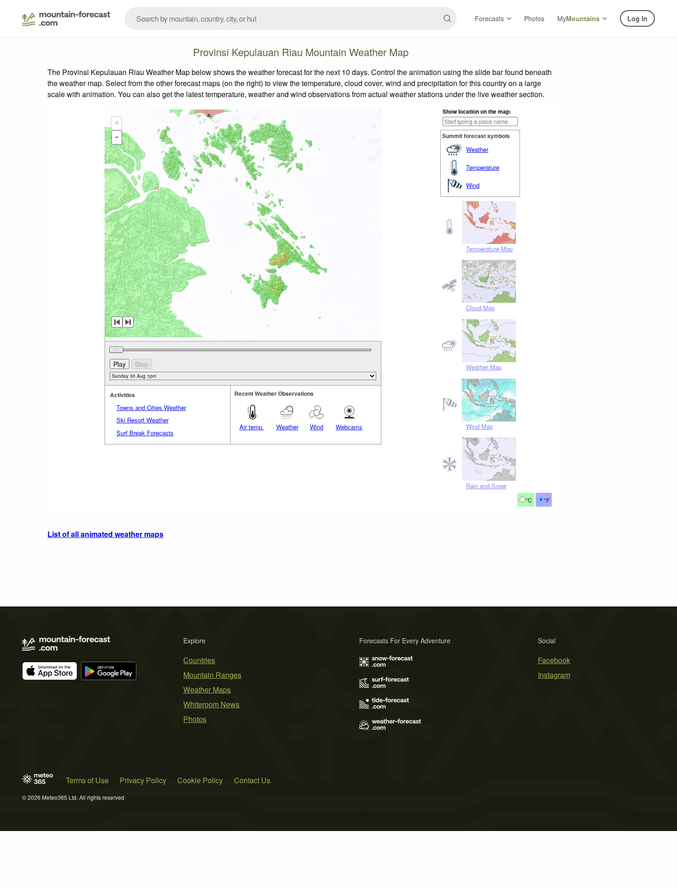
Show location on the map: (477, 111)
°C (528, 500)
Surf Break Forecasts (145, 432)
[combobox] (290, 18)
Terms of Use (87, 780)
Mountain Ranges (212, 675)
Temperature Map (489, 248)
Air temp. (251, 426)
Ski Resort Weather (143, 420)
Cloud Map (480, 307)
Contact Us (252, 780)
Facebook (554, 660)
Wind (472, 185)
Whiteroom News (211, 704)
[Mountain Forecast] (66, 18)
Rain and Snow (486, 485)
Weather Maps (207, 689)
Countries (199, 660)
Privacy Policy (143, 780)
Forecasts (489, 18)
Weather (477, 149)
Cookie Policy (200, 780)
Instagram (554, 675)
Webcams (349, 426)
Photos (534, 18)
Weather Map (484, 367)
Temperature (482, 167)
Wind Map (479, 426)
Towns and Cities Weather (151, 407)
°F (546, 500)
